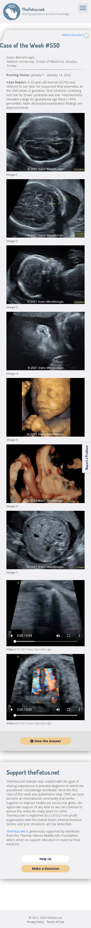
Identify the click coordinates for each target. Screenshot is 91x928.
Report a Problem (86, 457)
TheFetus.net (36, 11)
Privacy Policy (35, 922)
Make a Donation (45, 868)
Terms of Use (55, 922)
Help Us (45, 859)
